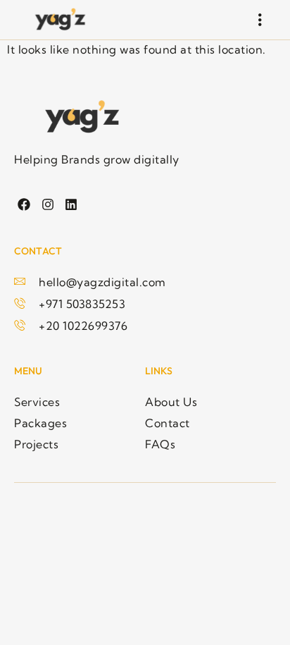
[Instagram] (47, 205)
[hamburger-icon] (260, 20)
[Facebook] (24, 205)
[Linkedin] (71, 205)
